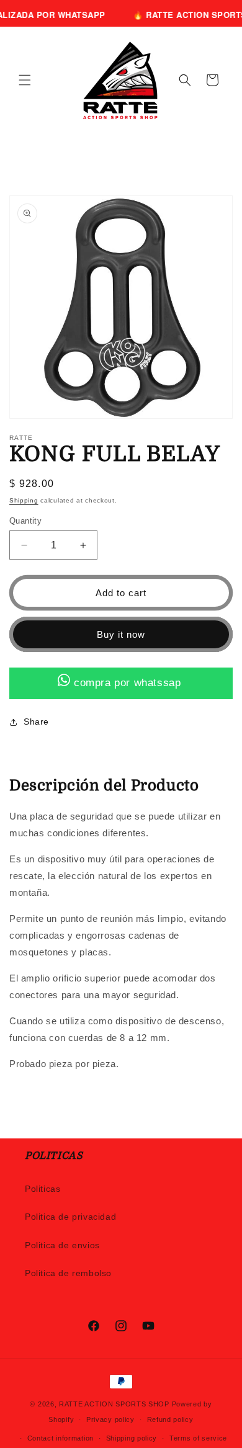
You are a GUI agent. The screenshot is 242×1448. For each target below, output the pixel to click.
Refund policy (170, 1419)
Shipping (23, 500)
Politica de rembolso (68, 1273)
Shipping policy (132, 1438)
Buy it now (121, 634)
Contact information (60, 1438)
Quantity (25, 520)
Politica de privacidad (70, 1217)
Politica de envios (62, 1245)
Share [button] (36, 721)
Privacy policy (110, 1419)
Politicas (42, 1189)
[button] (24, 80)
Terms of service (198, 1438)
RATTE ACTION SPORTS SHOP (114, 1404)
